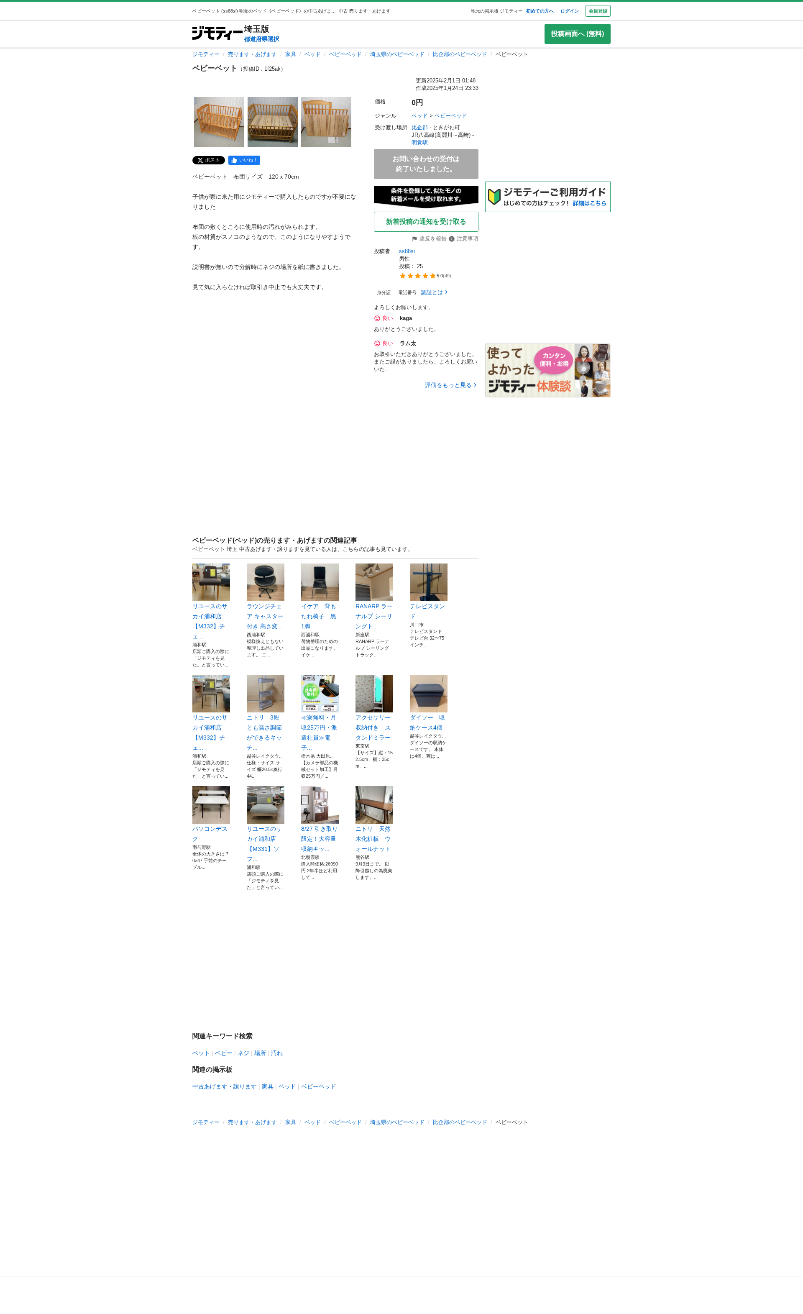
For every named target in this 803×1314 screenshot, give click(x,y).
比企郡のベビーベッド (460, 54)
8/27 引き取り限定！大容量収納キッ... (319, 838)
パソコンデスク (210, 833)
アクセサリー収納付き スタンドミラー (373, 727)
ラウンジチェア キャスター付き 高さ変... (265, 616)
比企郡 (420, 127)
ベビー (224, 1053)
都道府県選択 (261, 39)
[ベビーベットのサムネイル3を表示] (326, 122)
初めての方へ (540, 10)
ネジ (243, 1053)
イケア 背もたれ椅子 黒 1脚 (320, 616)
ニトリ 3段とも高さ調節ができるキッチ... (264, 732)
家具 (290, 54)
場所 (260, 1053)
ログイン (569, 10)
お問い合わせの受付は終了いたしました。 (426, 163)
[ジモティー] (217, 33)
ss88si (407, 251)
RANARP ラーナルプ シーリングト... (374, 616)
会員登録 (598, 10)
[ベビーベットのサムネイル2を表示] (272, 122)
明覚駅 (420, 142)
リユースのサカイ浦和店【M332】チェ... (210, 621)
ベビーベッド (345, 54)
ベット (201, 1053)
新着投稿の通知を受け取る (426, 221)
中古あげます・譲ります (224, 1086)
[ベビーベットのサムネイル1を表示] (219, 122)
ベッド (312, 54)
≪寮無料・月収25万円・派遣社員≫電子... (319, 732)
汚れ (277, 1053)
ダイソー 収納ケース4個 (427, 722)
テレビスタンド (427, 611)
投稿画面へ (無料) (577, 33)
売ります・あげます (252, 54)
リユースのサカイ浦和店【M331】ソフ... (264, 843)
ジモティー (206, 54)
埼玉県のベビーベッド (397, 54)
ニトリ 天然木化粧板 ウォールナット (373, 838)
